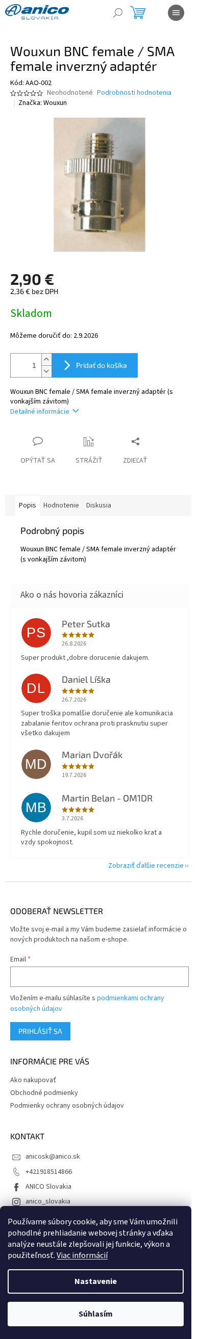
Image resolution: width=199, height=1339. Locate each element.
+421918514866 (49, 1172)
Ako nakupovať (33, 1080)
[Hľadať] (118, 13)
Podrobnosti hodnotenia (134, 93)
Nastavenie (95, 1281)
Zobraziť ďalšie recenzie (146, 866)
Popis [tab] (27, 505)
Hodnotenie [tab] (61, 505)
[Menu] (176, 13)
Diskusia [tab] (98, 505)
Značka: (42, 103)
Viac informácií (82, 1255)
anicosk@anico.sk (53, 1156)
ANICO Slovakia (48, 1187)
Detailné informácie (39, 412)
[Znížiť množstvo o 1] (46, 371)
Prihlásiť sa (40, 1031)
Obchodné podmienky (44, 1093)
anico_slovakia (48, 1201)
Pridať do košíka (101, 365)
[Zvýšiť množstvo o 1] (46, 359)
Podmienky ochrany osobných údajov (67, 1106)
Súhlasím (96, 1314)
